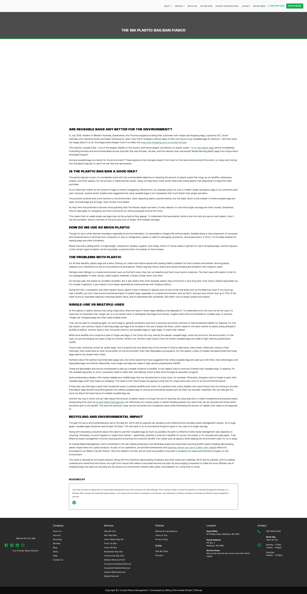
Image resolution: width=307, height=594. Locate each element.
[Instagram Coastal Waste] (22, 546)
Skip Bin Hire (110, 531)
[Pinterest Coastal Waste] (11, 546)
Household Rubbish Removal (117, 568)
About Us (57, 531)
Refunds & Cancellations (166, 531)
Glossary (159, 555)
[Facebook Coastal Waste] (6, 546)
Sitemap (198, 590)
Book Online (294, 6)
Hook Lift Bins (110, 547)
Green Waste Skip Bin (114, 539)
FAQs (55, 555)
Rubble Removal (111, 576)
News (55, 551)
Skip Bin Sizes (206, 6)
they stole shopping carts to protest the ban (163, 142)
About (167, 6)
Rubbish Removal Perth (114, 560)
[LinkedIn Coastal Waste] (17, 546)
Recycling (192, 6)
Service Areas (259, 6)
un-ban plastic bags (204, 147)
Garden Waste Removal (114, 572)
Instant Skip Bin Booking (227, 6)
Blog (55, 547)
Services (179, 6)
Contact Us (58, 560)
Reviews (56, 543)
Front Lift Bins (110, 543)
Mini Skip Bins (110, 535)
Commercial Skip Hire (114, 555)
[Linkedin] (74, 502)
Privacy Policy (161, 539)
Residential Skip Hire (113, 551)
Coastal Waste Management (110, 402)
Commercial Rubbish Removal (117, 564)
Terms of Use (161, 535)
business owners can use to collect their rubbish (192, 447)
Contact (246, 6)
